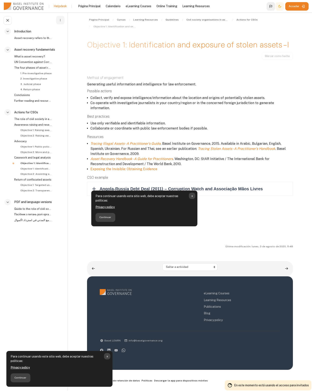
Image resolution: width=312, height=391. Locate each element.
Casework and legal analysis (32, 157)
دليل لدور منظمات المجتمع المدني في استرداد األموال (33, 220)
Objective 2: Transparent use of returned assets (36, 190)
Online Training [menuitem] (166, 6)
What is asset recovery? (29, 56)
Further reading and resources (33, 100)
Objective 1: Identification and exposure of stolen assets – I (36, 163)
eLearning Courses (216, 293)
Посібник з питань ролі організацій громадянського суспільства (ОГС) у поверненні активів (33, 214)
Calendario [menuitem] (113, 6)
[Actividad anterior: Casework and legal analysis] (93, 268)
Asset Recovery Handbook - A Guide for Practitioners (131, 159)
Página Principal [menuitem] (89, 6)
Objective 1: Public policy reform (36, 146)
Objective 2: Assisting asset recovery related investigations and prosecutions (36, 174)
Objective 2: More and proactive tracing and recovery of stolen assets (36, 152)
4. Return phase (30, 89)
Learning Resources (217, 300)
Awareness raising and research (33, 124)
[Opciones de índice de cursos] (60, 20)
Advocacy (20, 141)
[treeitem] (35, 36)
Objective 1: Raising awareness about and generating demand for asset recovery (36, 130)
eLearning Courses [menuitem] (138, 6)
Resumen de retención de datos (120, 380)
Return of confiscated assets (32, 179)
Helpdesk (60, 6)
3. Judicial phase (30, 84)
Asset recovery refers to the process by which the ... (33, 38)
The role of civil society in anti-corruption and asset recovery (33, 119)
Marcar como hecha (277, 56)
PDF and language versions (33, 202)
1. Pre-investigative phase (36, 73)
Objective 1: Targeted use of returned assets (36, 185)
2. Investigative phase (33, 78)
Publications (212, 306)
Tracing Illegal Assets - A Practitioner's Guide (125, 144)
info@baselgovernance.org (146, 340)
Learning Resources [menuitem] (196, 6)
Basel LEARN (112, 340)
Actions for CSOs (26, 112)
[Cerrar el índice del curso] (7, 20)
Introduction (22, 31)
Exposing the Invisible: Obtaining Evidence (123, 169)
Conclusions (22, 95)
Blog (207, 313)
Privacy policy (20, 367)
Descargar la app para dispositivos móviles (181, 380)
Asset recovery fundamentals (34, 49)
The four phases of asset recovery (33, 67)
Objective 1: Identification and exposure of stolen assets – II (36, 168)
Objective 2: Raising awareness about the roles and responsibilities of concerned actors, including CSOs (36, 135)
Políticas (147, 380)
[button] (271, 6)
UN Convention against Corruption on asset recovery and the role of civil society (33, 62)
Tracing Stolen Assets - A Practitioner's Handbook (236, 149)
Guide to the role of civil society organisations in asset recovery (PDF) (33, 208)
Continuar (20, 377)
